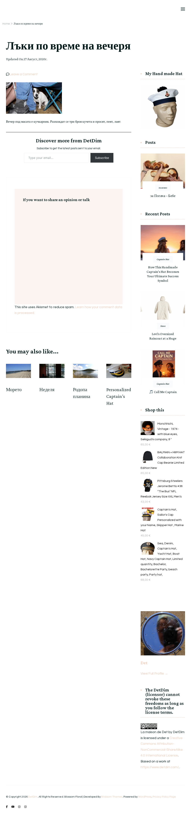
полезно (163, 187)
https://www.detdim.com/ (160, 767)
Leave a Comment (23, 74)
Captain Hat (163, 259)
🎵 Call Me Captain (163, 392)
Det (144, 662)
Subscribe (102, 158)
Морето (14, 389)
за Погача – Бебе (162, 196)
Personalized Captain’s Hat (118, 396)
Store (162, 325)
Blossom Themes (111, 796)
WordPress (144, 796)
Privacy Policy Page (164, 796)
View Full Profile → (154, 673)
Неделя (46, 389)
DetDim (32, 796)
